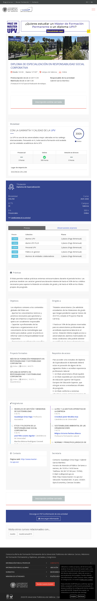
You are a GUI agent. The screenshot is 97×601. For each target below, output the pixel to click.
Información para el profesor (18, 563)
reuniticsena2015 (25, 534)
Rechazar (81, 596)
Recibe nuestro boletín (45, 584)
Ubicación (54, 567)
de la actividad (21, 218)
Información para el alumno (17, 567)
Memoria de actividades (15, 576)
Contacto (35, 2)
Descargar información (49, 518)
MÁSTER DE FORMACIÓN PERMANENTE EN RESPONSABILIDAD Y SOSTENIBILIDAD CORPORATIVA (27, 361)
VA (92, 2)
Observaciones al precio (67, 228)
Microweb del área (57, 572)
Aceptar (73, 596)
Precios (27, 228)
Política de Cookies (86, 580)
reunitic (12, 534)
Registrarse (8, 2)
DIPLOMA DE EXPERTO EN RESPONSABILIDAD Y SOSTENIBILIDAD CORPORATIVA (25, 374)
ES (87, 2)
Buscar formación (22, 2)
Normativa (10, 572)
